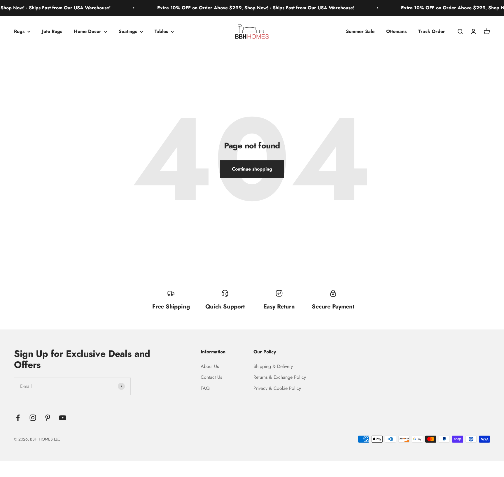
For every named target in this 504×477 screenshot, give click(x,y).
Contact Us (211, 377)
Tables (161, 31)
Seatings (128, 31)
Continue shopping (252, 169)
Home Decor (87, 31)
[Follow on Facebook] (18, 418)
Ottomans (396, 31)
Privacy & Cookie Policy (277, 388)
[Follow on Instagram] (33, 418)
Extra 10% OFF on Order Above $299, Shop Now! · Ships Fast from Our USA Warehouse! (246, 7)
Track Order (431, 31)
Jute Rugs (52, 31)
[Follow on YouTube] (62, 418)
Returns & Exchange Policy (279, 377)
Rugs (19, 31)
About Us (210, 366)
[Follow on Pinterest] (48, 418)
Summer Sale (360, 31)
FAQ (205, 388)
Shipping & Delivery (273, 366)
